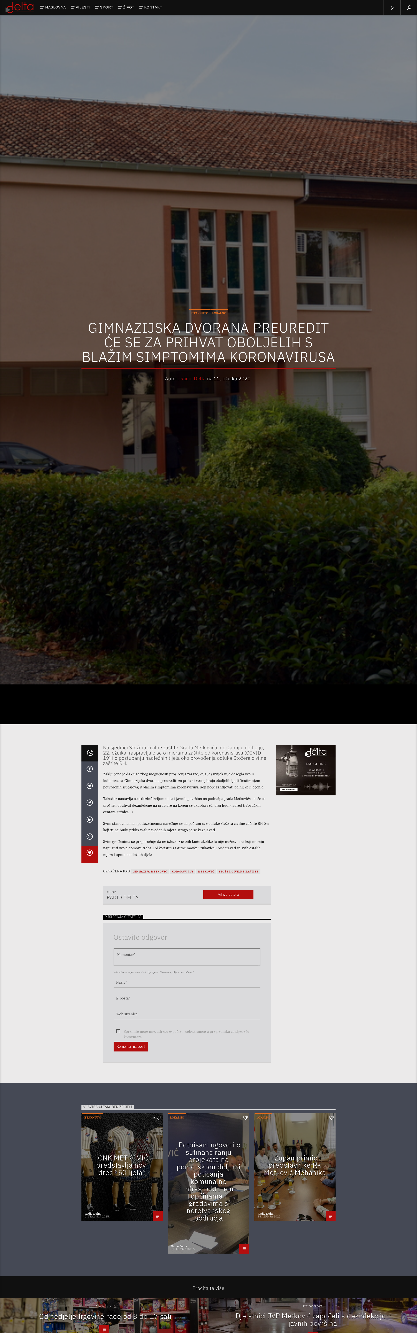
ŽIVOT (128, 7)
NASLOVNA (55, 7)
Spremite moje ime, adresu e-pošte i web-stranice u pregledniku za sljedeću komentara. (186, 1087)
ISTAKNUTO (199, 339)
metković (206, 927)
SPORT (106, 7)
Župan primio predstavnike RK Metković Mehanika (295, 1221)
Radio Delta (193, 404)
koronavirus (183, 927)
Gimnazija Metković (150, 927)
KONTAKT (153, 7)
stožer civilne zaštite (238, 927)
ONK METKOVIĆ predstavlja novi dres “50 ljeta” (122, 1221)
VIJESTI (83, 7)
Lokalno (219, 339)
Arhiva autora (228, 950)
